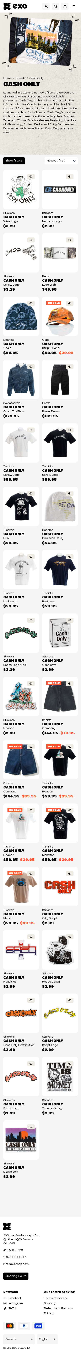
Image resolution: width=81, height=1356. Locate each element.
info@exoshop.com (16, 1264)
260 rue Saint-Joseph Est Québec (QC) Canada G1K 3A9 (21, 1239)
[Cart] (65, 6)
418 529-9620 (13, 1250)
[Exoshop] (7, 1226)
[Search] (55, 6)
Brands (20, 78)
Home (7, 78)
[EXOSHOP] (15, 6)
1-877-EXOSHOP (14, 1257)
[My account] (46, 6)
